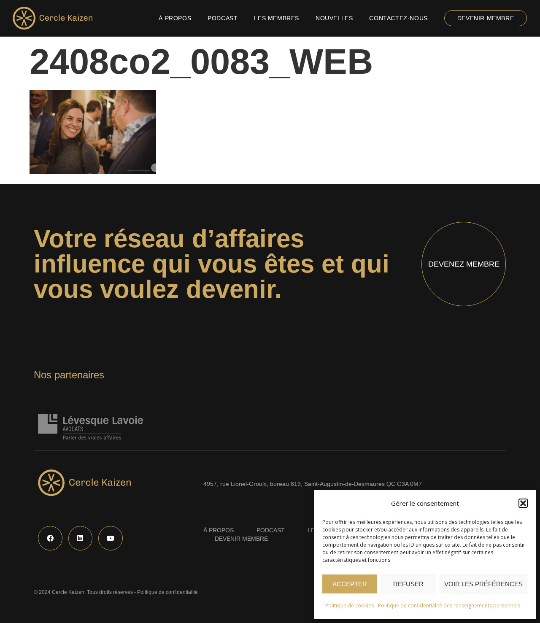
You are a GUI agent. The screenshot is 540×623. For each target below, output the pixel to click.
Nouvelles (334, 18)
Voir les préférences (483, 584)
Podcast (223, 18)
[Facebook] (50, 538)
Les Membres (276, 18)
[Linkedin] (80, 538)
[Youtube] (110, 538)
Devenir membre (485, 18)
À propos (175, 18)
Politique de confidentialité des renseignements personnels (449, 605)
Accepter (349, 584)
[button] (523, 503)
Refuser (408, 584)
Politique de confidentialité (167, 592)
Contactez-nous (398, 18)
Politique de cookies (349, 605)
